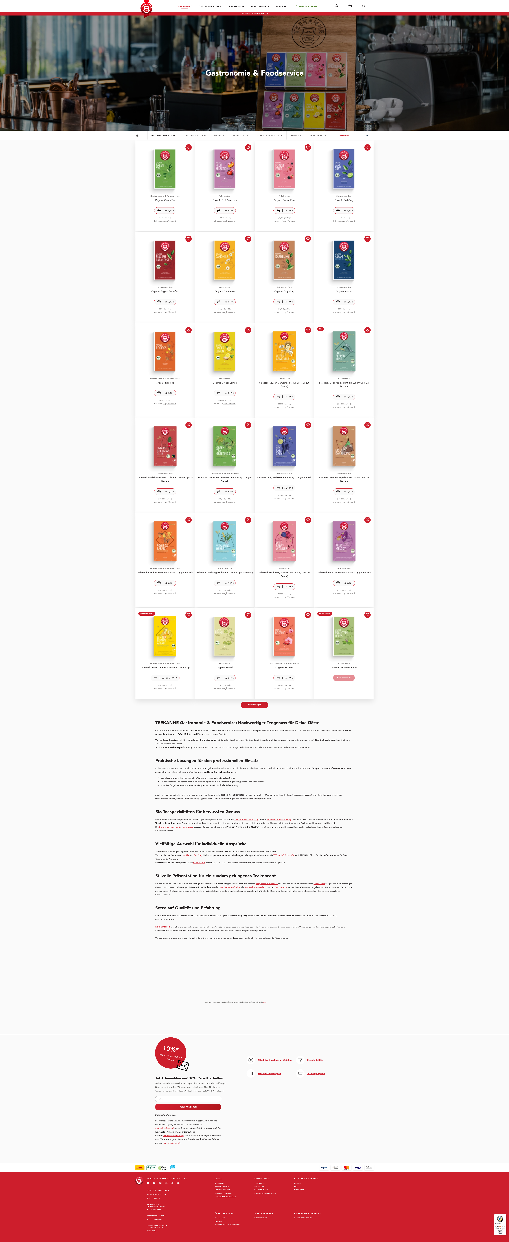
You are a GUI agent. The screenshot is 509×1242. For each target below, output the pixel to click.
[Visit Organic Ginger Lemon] (224, 370)
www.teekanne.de (496, 1227)
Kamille (186, 855)
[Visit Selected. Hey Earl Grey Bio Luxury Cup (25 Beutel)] (284, 465)
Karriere (281, 6)
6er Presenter (281, 887)
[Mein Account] (336, 6)
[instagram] (160, 1183)
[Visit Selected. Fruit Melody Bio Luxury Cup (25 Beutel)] (344, 560)
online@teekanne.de (165, 1128)
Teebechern (319, 883)
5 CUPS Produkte (445, 1177)
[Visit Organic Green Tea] (165, 186)
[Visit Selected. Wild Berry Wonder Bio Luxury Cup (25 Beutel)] (284, 560)
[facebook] (154, 1183)
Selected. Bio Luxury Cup (246, 819)
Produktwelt (185, 6)
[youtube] (148, 1183)
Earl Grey (198, 855)
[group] (165, 135)
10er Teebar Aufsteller (229, 887)
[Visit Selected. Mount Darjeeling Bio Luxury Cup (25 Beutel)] (344, 465)
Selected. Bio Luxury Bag (279, 819)
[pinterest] (166, 1183)
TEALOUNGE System (210, 6)
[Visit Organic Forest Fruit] (284, 186)
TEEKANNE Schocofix (284, 855)
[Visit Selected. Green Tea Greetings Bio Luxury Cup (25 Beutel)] (224, 465)
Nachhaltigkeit (308, 6)
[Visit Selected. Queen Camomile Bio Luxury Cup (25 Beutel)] (284, 370)
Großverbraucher (445, 1185)
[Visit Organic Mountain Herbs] (344, 653)
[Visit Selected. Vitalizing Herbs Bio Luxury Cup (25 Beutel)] (224, 560)
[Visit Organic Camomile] (224, 277)
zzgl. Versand (169, 221)
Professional (236, 6)
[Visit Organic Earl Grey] (344, 186)
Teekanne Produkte (446, 1160)
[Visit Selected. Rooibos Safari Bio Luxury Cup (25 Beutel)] (165, 560)
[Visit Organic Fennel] (224, 653)
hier (264, 1002)
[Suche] (363, 6)
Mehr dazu (151, 1231)
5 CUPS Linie (199, 862)
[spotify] (178, 1183)
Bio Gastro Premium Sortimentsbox (176, 827)
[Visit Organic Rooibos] (165, 370)
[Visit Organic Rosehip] (284, 653)
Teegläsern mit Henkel (267, 883)
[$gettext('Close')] (506, 1143)
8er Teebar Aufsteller (255, 887)
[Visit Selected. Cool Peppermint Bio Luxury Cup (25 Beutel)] (344, 370)
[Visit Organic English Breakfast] (165, 277)
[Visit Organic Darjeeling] (284, 277)
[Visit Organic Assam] (344, 277)
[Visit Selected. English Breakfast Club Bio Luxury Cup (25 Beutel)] (165, 465)
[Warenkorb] (350, 6)
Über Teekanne (260, 6)
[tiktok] (172, 1183)
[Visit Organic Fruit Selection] (224, 186)
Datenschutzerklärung (448, 1224)
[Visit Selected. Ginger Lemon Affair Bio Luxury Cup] (165, 653)
